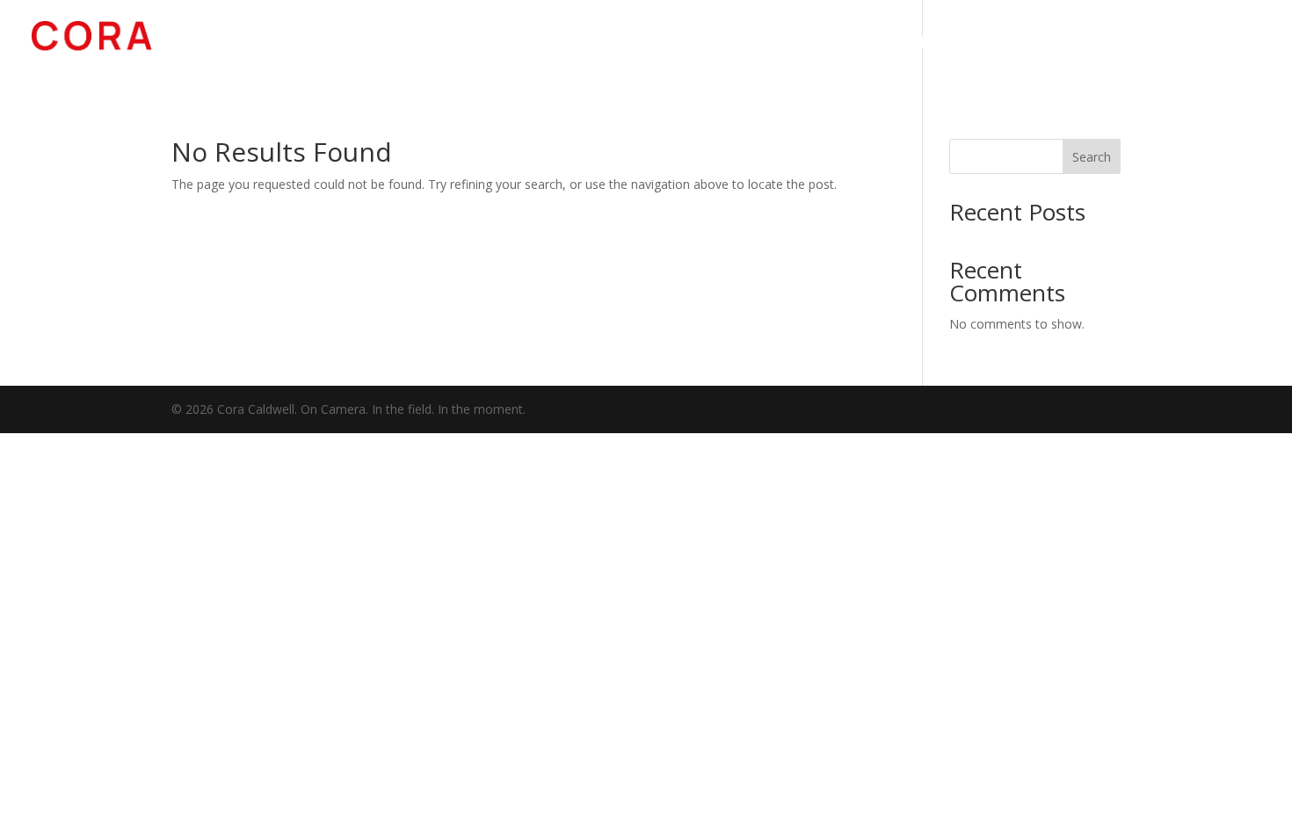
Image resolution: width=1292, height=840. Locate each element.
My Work (949, 46)
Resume (1140, 46)
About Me (1048, 46)
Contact (1228, 46)
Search (1091, 156)
